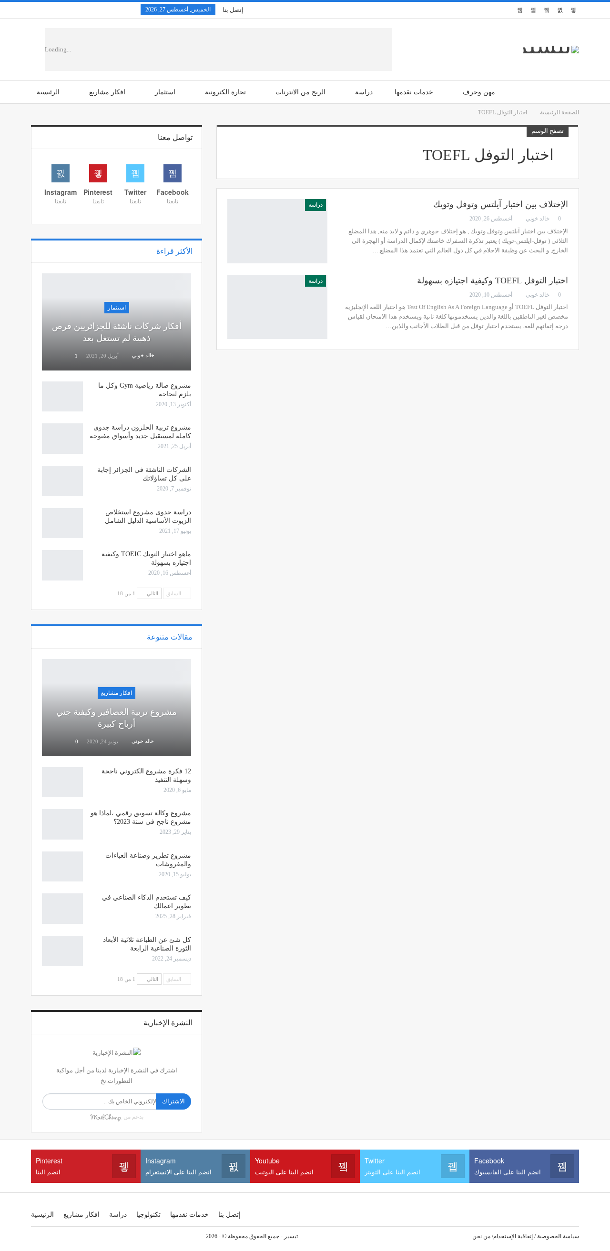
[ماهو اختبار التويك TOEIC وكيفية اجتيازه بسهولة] (62, 565)
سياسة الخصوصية (558, 1236)
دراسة (364, 92)
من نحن (481, 1236)
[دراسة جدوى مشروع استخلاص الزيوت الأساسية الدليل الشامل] (62, 523)
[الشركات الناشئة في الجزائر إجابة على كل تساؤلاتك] (62, 481)
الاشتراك (173, 1101)
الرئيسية (48, 92)
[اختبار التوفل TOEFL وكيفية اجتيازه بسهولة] (277, 307)
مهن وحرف (479, 92)
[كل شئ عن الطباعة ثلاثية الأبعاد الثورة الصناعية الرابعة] (62, 951)
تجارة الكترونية (225, 92)
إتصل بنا (233, 9)
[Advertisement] (244, 49)
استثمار (165, 92)
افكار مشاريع (107, 92)
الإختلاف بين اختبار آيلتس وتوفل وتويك (500, 204)
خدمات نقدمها (414, 92)
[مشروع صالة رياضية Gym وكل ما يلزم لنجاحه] (62, 396)
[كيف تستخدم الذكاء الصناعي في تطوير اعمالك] (62, 908)
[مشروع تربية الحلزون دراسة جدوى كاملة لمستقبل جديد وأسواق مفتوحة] (62, 438)
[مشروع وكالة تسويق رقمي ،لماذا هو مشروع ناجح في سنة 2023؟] (62, 824)
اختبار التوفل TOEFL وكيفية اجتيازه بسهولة (492, 280)
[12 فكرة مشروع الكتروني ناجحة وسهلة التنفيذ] (62, 782)
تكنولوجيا (148, 1214)
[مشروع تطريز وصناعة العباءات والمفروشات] (62, 866)
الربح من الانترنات (300, 92)
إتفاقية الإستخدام (513, 1236)
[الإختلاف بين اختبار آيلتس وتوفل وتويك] (277, 231)
